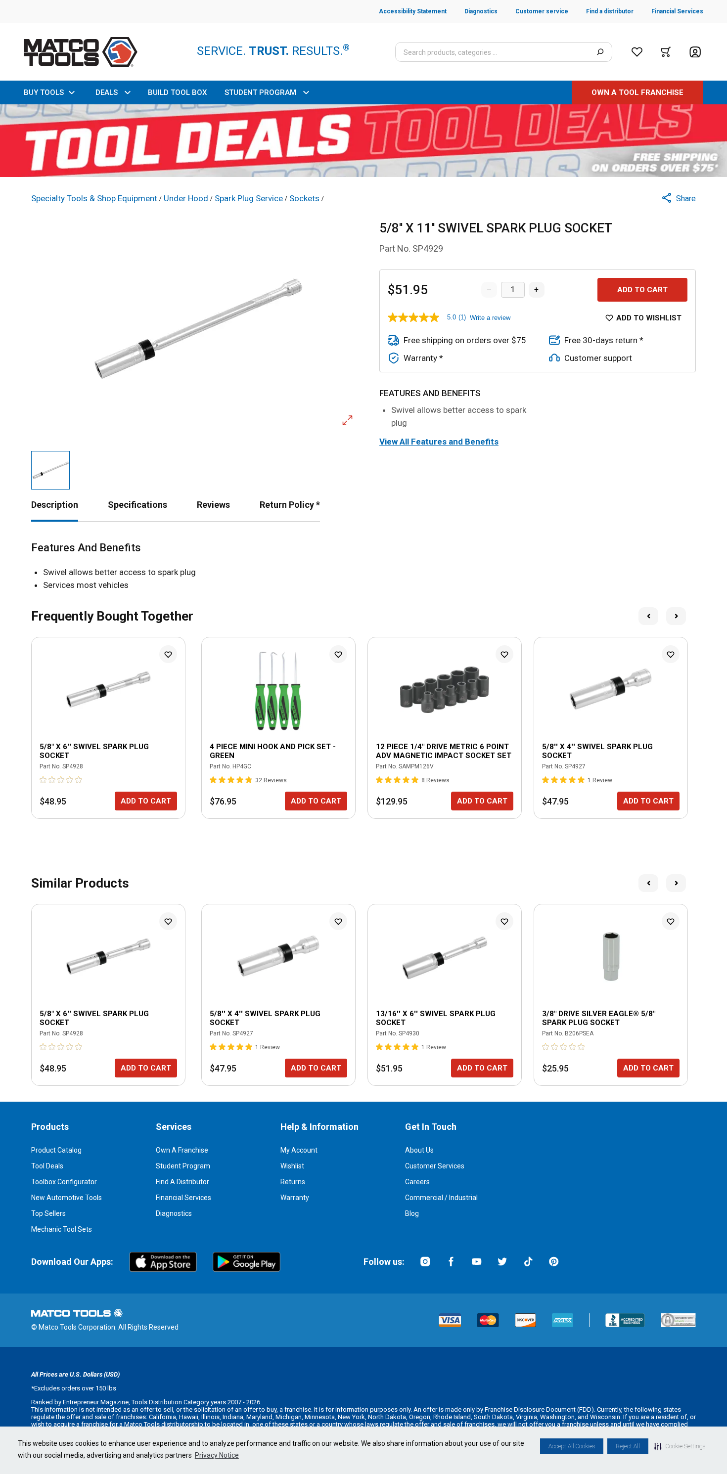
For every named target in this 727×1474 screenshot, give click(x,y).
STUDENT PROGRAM (260, 92)
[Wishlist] (637, 52)
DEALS (106, 92)
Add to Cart (642, 289)
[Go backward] (648, 616)
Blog (412, 1213)
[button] (679, 1446)
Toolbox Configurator (64, 1182)
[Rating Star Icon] (43, 780)
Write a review (490, 317)
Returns (292, 1182)
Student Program (183, 1166)
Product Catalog (56, 1150)
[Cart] (666, 52)
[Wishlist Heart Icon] (168, 654)
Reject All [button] (628, 1446)
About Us (419, 1150)
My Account (299, 1150)
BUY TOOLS (44, 92)
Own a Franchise (182, 1150)
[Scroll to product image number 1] (50, 470)
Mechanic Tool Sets (61, 1229)
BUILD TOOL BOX (177, 92)
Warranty (294, 1198)
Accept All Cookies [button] (571, 1446)
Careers (417, 1182)
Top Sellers (48, 1213)
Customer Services (434, 1166)
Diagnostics (174, 1213)
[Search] (600, 52)
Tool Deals (47, 1166)
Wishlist (292, 1166)
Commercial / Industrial (441, 1198)
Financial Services (183, 1198)
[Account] (695, 52)
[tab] (54, 504)
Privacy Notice (217, 1455)
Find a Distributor (182, 1182)
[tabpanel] (363, 566)
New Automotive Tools (66, 1198)
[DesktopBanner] (363, 140)
